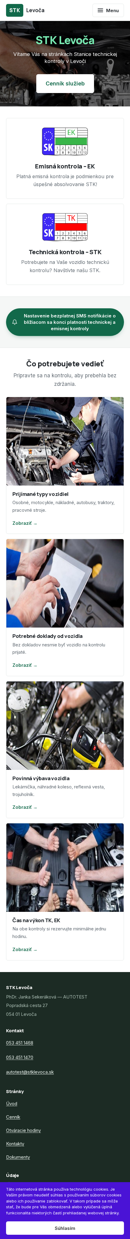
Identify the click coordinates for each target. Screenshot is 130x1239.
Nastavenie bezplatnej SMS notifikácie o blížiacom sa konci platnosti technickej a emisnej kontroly (70, 322)
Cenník (13, 1117)
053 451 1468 (19, 1043)
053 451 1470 (19, 1057)
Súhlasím (65, 1228)
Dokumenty (18, 1157)
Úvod (11, 1103)
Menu (112, 10)
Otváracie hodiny (23, 1130)
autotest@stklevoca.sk (30, 1072)
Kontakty (15, 1144)
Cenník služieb (65, 83)
